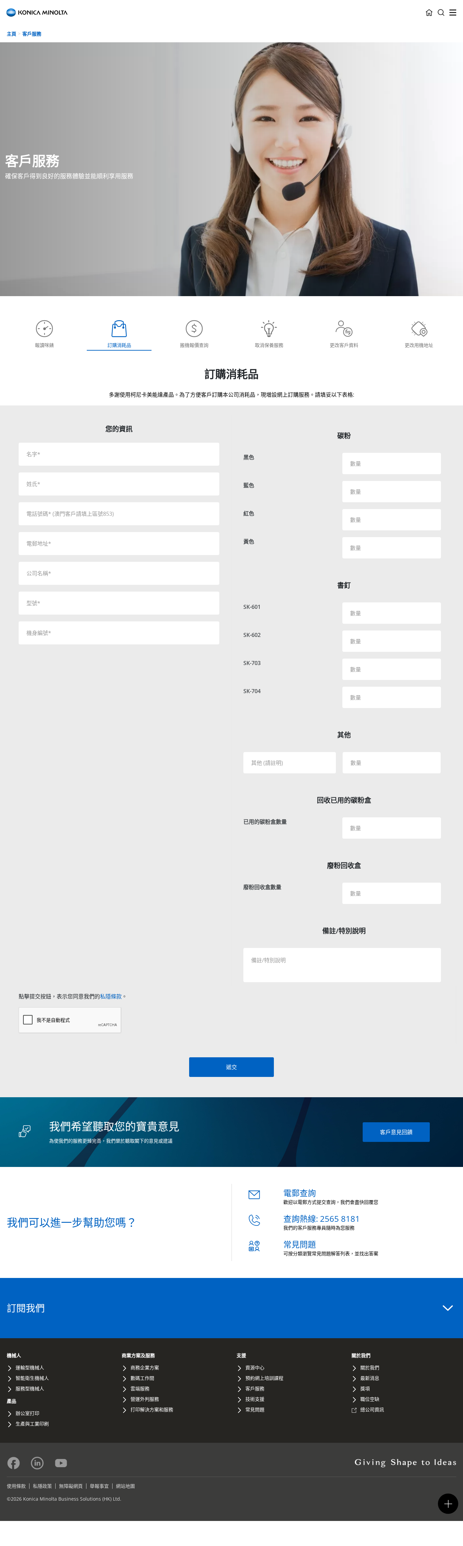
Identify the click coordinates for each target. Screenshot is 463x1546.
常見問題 (299, 1244)
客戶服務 (31, 33)
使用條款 (16, 1486)
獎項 (365, 1388)
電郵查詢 (299, 1192)
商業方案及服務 (138, 1355)
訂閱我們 (26, 1308)
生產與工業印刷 (32, 1423)
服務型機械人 (30, 1388)
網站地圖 (125, 1486)
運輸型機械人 (30, 1367)
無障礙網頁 (71, 1486)
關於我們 (360, 1355)
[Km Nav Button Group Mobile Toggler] (448, 1504)
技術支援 (254, 1399)
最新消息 (369, 1378)
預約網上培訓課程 (264, 1378)
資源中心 (254, 1367)
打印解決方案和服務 (151, 1409)
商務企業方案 (144, 1367)
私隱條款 (111, 996)
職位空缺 (369, 1399)
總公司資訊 (372, 1409)
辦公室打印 (27, 1413)
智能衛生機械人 (32, 1378)
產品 (11, 1401)
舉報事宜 (99, 1486)
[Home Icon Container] (429, 12)
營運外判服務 (144, 1399)
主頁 (11, 33)
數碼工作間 (142, 1378)
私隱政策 (42, 1486)
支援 (241, 1355)
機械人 (14, 1355)
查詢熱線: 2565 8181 (321, 1218)
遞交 (231, 1067)
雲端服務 (139, 1388)
